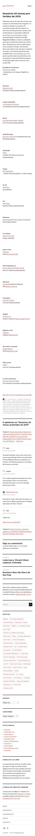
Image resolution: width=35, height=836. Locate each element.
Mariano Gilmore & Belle (11, 381)
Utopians (6, 252)
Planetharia (13, 335)
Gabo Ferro (7, 639)
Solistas (5, 401)
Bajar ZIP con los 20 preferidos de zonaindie (17, 395)
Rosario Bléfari (8, 671)
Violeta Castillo (8, 688)
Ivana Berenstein (8, 120)
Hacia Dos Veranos (9, 136)
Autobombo (20, 399)
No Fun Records (12, 254)
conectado (20, 546)
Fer (6, 399)
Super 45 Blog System (11, 741)
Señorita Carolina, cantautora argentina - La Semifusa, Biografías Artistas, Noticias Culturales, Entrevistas (17, 531)
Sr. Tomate (19, 674)
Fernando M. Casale (23, 794)
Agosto (5, 619)
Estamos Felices (11, 286)
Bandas (26, 399)
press (21, 833)
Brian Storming (8, 171)
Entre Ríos (6, 187)
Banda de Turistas (21, 622)
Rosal (25, 667)
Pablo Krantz (17, 667)
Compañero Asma (24, 626)
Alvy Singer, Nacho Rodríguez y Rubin (15, 35)
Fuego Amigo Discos (22, 319)
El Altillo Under (9, 739)
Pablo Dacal (19, 268)
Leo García (6, 650)
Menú (29, 6)
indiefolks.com (9, 732)
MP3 (30, 399)
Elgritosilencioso (12, 492)
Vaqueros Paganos (23, 681)
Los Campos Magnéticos (15, 407)
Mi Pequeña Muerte (10, 660)
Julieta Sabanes (7, 268)
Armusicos (7, 743)
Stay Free (7, 730)
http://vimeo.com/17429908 (11, 522)
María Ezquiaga (22, 657)
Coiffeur (19, 120)
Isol (15, 646)
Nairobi (5, 284)
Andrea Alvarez (8, 622)
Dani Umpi (6, 629)
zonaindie (5, 833)
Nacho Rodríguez (10, 409)
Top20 (8, 401)
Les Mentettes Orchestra (11, 104)
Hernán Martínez (20, 643)
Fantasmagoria (8, 349)
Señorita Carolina (8, 300)
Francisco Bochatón (24, 636)
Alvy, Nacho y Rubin (9, 70)
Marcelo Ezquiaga (9, 657)
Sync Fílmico (7, 678)
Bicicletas (6, 626)
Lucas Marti (24, 653)
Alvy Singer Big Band (17, 401)
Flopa (14, 636)
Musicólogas (8, 746)
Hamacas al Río (8, 88)
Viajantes (6, 332)
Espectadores (8, 734)
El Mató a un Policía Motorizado (13, 633)
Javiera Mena (22, 646)
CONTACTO (6, 822)
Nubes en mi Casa (8, 236)
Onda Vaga (6, 203)
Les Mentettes (16, 650)
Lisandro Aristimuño (23, 219)
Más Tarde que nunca (11, 748)
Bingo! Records (12, 351)
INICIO (5, 806)
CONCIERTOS (7, 810)
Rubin (25, 411)
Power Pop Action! (10, 737)
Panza (5, 153)
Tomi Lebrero (17, 678)
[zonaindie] (8, 6)
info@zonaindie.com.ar (23, 594)
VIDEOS (5, 818)
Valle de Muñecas (9, 681)
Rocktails (7, 750)
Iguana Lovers (8, 646)
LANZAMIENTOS (8, 814)
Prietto (5, 365)
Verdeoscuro (7, 316)
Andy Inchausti (8, 219)
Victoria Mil (17, 684)
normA (5, 664)
